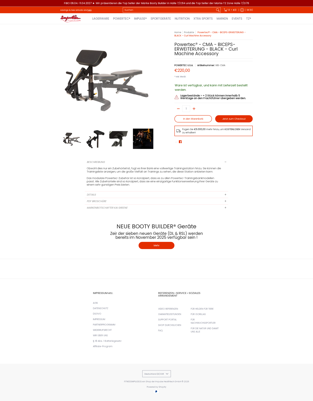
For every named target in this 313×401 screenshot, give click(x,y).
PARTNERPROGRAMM (104, 324)
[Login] (242, 10)
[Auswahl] (194, 108)
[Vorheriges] (62, 78)
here (89, 10)
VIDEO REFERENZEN (168, 308)
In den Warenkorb (193, 118)
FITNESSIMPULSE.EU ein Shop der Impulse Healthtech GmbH (152, 381)
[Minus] (178, 108)
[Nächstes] (152, 78)
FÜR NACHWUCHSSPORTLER (203, 321)
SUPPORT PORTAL (167, 319)
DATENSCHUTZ (100, 308)
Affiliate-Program (102, 346)
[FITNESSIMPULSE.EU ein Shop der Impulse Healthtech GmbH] (71, 18)
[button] (180, 142)
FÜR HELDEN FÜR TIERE (202, 308)
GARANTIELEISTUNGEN (169, 314)
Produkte (189, 32)
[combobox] (169, 10)
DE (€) (250, 9)
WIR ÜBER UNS (100, 335)
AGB (95, 303)
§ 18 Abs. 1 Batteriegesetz (107, 341)
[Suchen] (217, 10)
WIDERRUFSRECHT (102, 330)
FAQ (160, 330)
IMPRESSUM (99, 319)
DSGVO (97, 313)
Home (177, 32)
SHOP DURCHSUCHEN (169, 325)
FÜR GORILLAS (198, 314)
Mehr (156, 245)
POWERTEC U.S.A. (183, 65)
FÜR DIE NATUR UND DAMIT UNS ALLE (205, 330)
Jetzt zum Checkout (234, 118)
